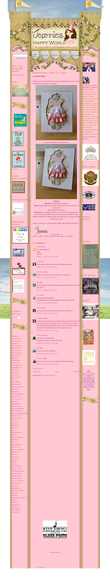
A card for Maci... (40, 76)
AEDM (14, 336)
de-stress (15, 384)
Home (57, 371)
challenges (15, 367)
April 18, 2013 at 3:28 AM (47, 313)
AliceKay (39, 308)
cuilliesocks (40, 318)
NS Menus (15, 432)
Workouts (15, 507)
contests (14, 375)
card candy (15, 360)
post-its (14, 447)
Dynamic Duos (16, 387)
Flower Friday (16, 394)
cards (13, 362)
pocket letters (16, 444)
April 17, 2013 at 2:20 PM (47, 267)
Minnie (14, 423)
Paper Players (16, 437)
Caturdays (15, 365)
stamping (15, 478)
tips (13, 495)
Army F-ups (15, 341)
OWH (13, 435)
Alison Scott (40, 335)
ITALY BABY (16, 411)
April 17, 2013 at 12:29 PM (47, 256)
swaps (14, 485)
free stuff (14, 396)
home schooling (17, 408)
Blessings (15, 350)
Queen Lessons (17, 449)
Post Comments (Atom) (48, 375)
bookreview (15, 355)
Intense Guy (40, 272)
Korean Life (15, 416)
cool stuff (15, 377)
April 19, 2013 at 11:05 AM (47, 364)
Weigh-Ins (15, 505)
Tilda (13, 493)
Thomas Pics (16, 490)
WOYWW (15, 509)
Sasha (14, 459)
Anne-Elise (40, 358)
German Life (16, 399)
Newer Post (36, 371)
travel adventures (17, 497)
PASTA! (14, 440)
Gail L (38, 295)
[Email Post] (61, 234)
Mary (38, 348)
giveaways (15, 403)
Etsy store (15, 391)
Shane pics (15, 469)
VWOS (14, 502)
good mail (15, 406)
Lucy (13, 420)
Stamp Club (15, 476)
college (14, 372)
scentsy (14, 464)
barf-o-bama (16, 346)
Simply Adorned (17, 471)
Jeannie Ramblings (18, 413)
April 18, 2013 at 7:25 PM (47, 353)
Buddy (14, 358)
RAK (13, 454)
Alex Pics (15, 338)
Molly (13, 428)
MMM (13, 425)
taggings (14, 488)
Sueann (39, 246)
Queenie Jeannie (90, 85)
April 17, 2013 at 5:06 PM (47, 303)
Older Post (77, 371)
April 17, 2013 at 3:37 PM (47, 277)
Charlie (14, 370)
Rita (38, 282)
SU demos (15, 483)
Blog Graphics (16, 353)
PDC (13, 442)
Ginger (14, 401)
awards (14, 343)
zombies (14, 512)
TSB (13, 500)
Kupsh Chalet (16, 418)
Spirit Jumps (16, 473)
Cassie (39, 261)
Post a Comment (38, 368)
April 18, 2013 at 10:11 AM (47, 330)
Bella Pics (15, 348)
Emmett (14, 389)
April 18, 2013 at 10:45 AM (47, 343)
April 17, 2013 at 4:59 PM (47, 290)
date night (15, 382)
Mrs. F (14, 430)
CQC (13, 379)
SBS (13, 461)
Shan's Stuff (15, 466)
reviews (14, 456)
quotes (14, 452)
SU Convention (16, 481)
